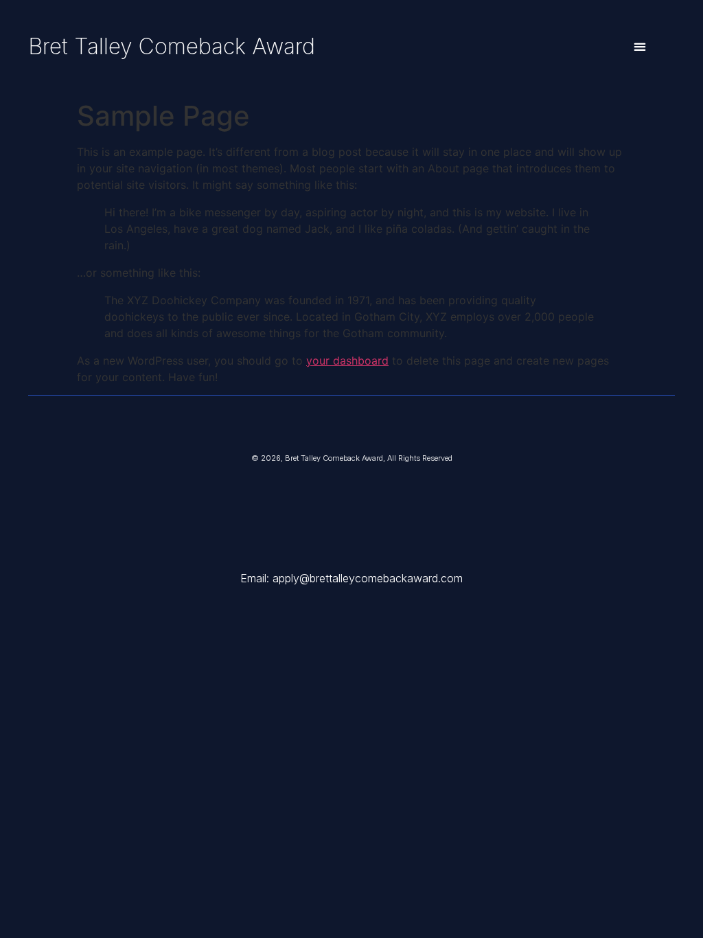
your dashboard (347, 360)
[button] (639, 47)
